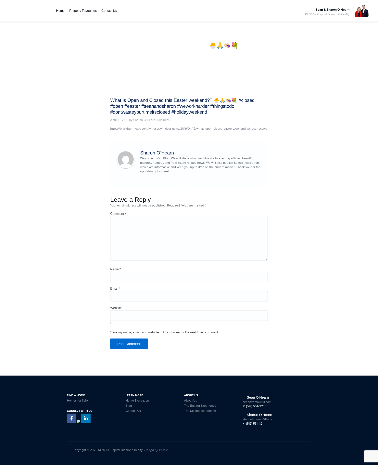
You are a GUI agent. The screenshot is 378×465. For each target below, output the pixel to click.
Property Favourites (83, 10)
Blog (129, 405)
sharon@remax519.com (258, 419)
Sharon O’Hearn (144, 120)
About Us (190, 400)
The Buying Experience (200, 405)
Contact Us (109, 10)
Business (163, 120)
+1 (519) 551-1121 (253, 423)
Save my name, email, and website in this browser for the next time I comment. (164, 332)
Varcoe (163, 450)
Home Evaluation (137, 400)
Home (60, 10)
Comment (118, 213)
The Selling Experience (200, 410)
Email (115, 288)
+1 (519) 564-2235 (254, 406)
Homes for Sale (77, 400)
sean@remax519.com (257, 402)
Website (116, 308)
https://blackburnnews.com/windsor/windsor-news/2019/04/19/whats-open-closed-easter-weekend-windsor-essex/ (188, 128)
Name (115, 269)
